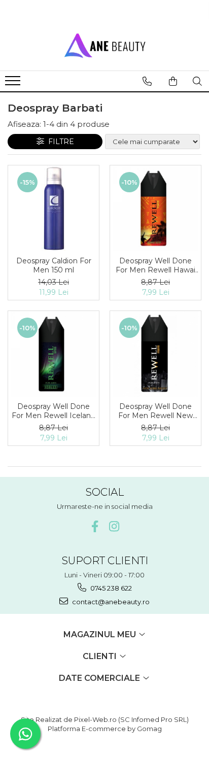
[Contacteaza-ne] (147, 81)
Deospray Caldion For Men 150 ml (53, 265)
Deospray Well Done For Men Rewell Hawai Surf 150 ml (155, 265)
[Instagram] (114, 526)
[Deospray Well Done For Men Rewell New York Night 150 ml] (155, 354)
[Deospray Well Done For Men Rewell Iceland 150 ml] (53, 354)
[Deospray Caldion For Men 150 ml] (53, 208)
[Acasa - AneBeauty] (104, 45)
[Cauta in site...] (197, 81)
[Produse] (14, 83)
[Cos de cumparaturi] (173, 81)
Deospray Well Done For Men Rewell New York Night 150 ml (155, 411)
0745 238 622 (110, 588)
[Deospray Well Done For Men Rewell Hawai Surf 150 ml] (155, 208)
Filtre (59, 141)
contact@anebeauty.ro (110, 602)
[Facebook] (95, 526)
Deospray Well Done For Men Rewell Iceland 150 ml (53, 411)
